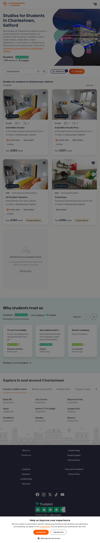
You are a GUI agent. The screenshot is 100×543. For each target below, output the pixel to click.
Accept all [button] (41, 532)
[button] (50, 538)
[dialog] (50, 529)
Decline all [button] (58, 532)
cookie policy (45, 526)
